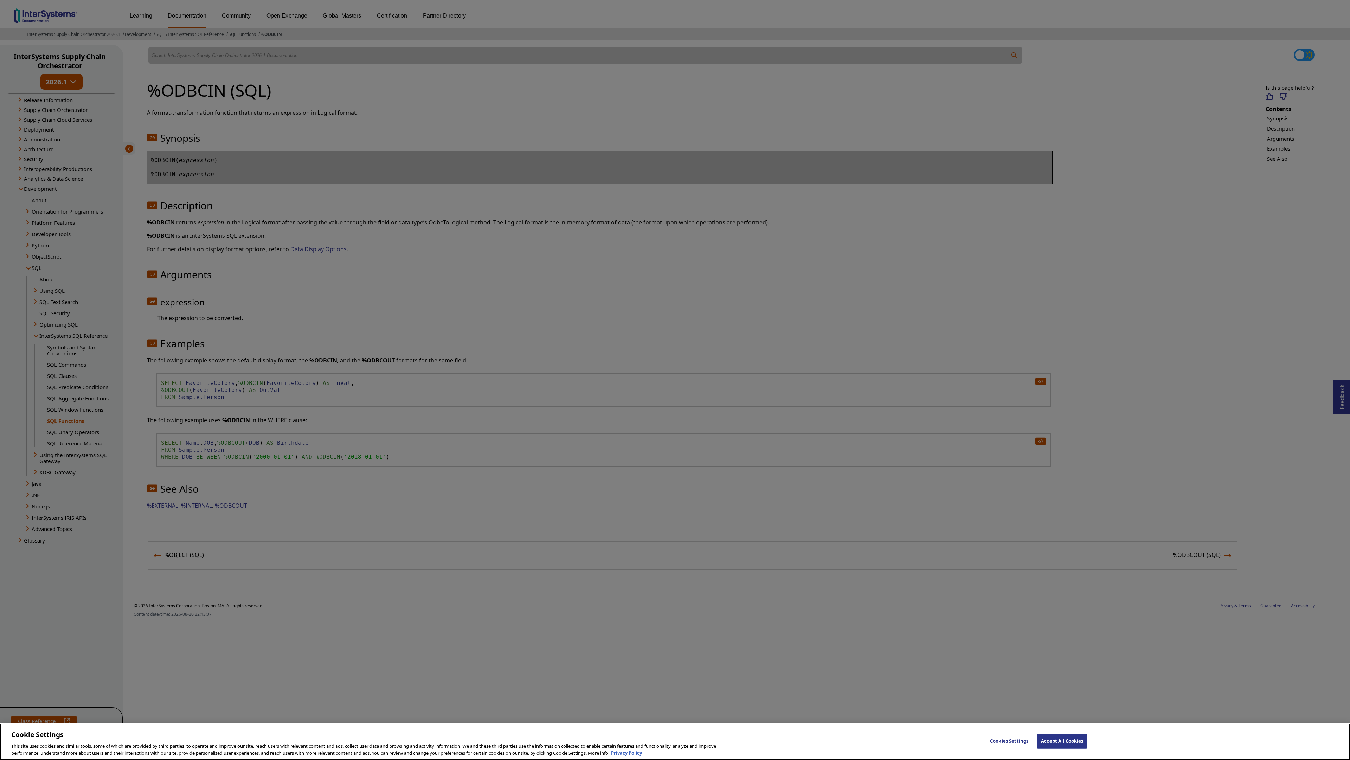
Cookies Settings (1009, 741)
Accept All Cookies (1062, 741)
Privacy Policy (626, 752)
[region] (675, 741)
